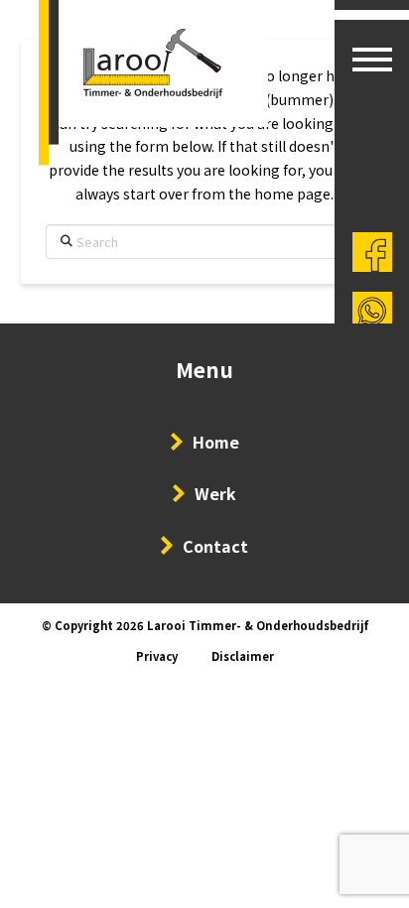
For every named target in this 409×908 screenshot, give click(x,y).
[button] (372, 59)
